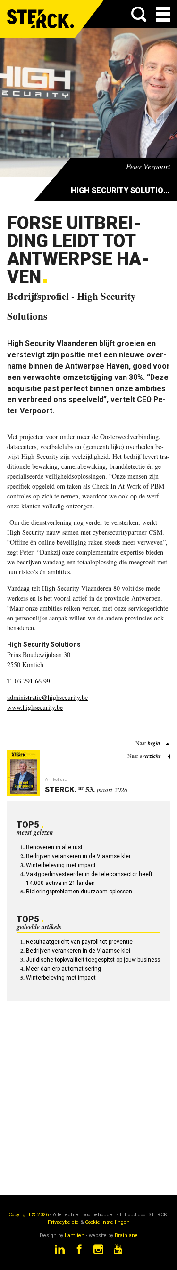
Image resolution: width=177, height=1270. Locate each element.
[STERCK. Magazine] (41, 19)
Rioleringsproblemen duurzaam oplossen (79, 891)
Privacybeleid (63, 1222)
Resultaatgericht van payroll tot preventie (79, 942)
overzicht (150, 756)
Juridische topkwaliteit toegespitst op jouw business (93, 960)
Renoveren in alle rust (54, 847)
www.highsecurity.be (35, 707)
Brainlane (126, 1235)
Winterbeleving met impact (61, 865)
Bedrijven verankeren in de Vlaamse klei (78, 856)
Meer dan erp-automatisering (63, 968)
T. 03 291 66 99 (28, 680)
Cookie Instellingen (107, 1222)
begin (154, 743)
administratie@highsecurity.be (47, 697)
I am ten (74, 1235)
